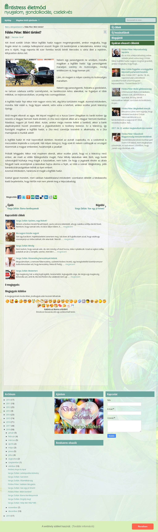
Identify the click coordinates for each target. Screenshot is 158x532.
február (11, 436)
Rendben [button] (143, 526)
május (11, 447)
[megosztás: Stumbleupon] (33, 197)
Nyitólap (8, 20)
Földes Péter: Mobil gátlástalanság (137, 89)
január (11, 432)
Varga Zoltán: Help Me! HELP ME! (22, 503)
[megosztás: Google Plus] (28, 197)
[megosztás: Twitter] (24, 197)
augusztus (12, 458)
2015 (8, 418)
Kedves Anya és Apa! (17, 469)
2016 (8, 422)
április (11, 444)
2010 (8, 399)
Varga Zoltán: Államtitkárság (20, 480)
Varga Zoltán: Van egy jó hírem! (21, 488)
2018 (8, 429)
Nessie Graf (17, 37)
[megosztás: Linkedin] (46, 197)
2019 (8, 516)
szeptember (13, 462)
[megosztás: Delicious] (42, 197)
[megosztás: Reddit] (50, 197)
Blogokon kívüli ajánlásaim (26, 20)
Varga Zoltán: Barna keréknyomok (23, 495)
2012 (8, 407)
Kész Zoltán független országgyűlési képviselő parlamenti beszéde (137, 70)
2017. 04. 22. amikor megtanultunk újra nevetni (132, 128)
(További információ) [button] (83, 526)
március (11, 440)
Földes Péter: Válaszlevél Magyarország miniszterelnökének (137, 135)
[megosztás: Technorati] (55, 197)
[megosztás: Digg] (37, 197)
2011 (8, 403)
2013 (8, 411)
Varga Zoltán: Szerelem (18, 477)
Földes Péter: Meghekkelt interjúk (136, 108)
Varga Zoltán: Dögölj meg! (19, 499)
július (10, 455)
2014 (8, 414)
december (12, 511)
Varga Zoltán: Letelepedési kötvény (23, 473)
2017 (8, 425)
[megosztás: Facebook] (19, 197)
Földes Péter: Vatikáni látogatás (21, 484)
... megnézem (67, 226)
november (12, 507)
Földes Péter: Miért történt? (23, 32)
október (11, 466)
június (10, 451)
